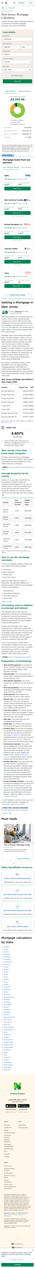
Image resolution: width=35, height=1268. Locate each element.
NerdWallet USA (19, 1244)
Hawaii (6, 972)
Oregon (6, 1037)
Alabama (7, 947)
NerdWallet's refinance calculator (12, 804)
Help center (22, 1125)
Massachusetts (9, 997)
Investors (7, 1156)
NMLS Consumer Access (10, 1214)
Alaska (6, 949)
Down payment (7, 43)
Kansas (6, 984)
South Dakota (8, 1047)
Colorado (7, 959)
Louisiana (7, 989)
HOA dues (7, 772)
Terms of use (8, 1166)
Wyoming (7, 1070)
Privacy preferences (8, 1181)
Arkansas (7, 954)
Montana (7, 1009)
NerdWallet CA (19, 1247)
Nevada (6, 1014)
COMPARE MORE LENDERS (17, 295)
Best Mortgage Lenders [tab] (11, 167)
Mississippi (7, 1004)
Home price (6, 36)
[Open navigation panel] (2, 3)
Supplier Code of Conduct (9, 1169)
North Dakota (8, 1030)
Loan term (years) (8, 58)
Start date (6, 66)
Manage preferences (17, 1259)
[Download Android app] (23, 1106)
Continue (17, 1264)
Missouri (6, 1007)
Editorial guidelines (7, 1140)
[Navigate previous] (2, 842)
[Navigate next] (33, 842)
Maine (6, 992)
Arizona (6, 952)
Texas (5, 1052)
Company (7, 1125)
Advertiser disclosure (7, 11)
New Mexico (8, 1022)
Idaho (6, 974)
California (7, 957)
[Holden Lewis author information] (3, 312)
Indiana (6, 979)
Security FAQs (23, 1127)
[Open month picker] (30, 69)
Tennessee (7, 1050)
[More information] (16, 134)
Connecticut (8, 962)
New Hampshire (9, 1017)
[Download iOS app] (11, 1106)
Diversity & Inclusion (7, 1136)
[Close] (33, 1250)
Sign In (21, 2)
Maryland (7, 994)
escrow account (17, 739)
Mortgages (11, 7)
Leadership (7, 1127)
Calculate (17, 81)
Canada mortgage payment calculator (14, 810)
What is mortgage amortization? (19, 657)
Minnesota (7, 1002)
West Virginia (8, 1065)
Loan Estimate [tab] (10, 91)
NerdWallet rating (20, 179)
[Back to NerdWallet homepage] (2, 8)
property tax (16, 735)
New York (7, 1025)
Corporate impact (9, 1132)
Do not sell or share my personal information (10, 1186)
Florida (6, 967)
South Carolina (9, 1045)
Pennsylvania (8, 1040)
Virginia (6, 1060)
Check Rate (16, 188)
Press (5, 1151)
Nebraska (7, 1012)
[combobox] (17, 61)
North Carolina (9, 1027)
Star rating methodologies (9, 1145)
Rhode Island (8, 1042)
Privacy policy (8, 1173)
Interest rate (6, 51)
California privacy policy (9, 1176)
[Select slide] (14, 863)
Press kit (7, 1154)
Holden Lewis (18, 311)
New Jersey (8, 1020)
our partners (25, 151)
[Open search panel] (15, 3)
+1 (6, 312)
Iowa (5, 982)
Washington (8, 1062)
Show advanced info (16, 75)
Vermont (7, 1057)
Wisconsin (7, 1067)
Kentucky (7, 987)
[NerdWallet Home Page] (6, 3)
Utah (5, 1055)
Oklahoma (7, 1035)
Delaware (7, 964)
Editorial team (8, 1149)
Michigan (7, 999)
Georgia (6, 969)
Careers (6, 1130)
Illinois (6, 977)
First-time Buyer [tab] (26, 167)
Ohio (5, 1032)
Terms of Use (7, 422)
